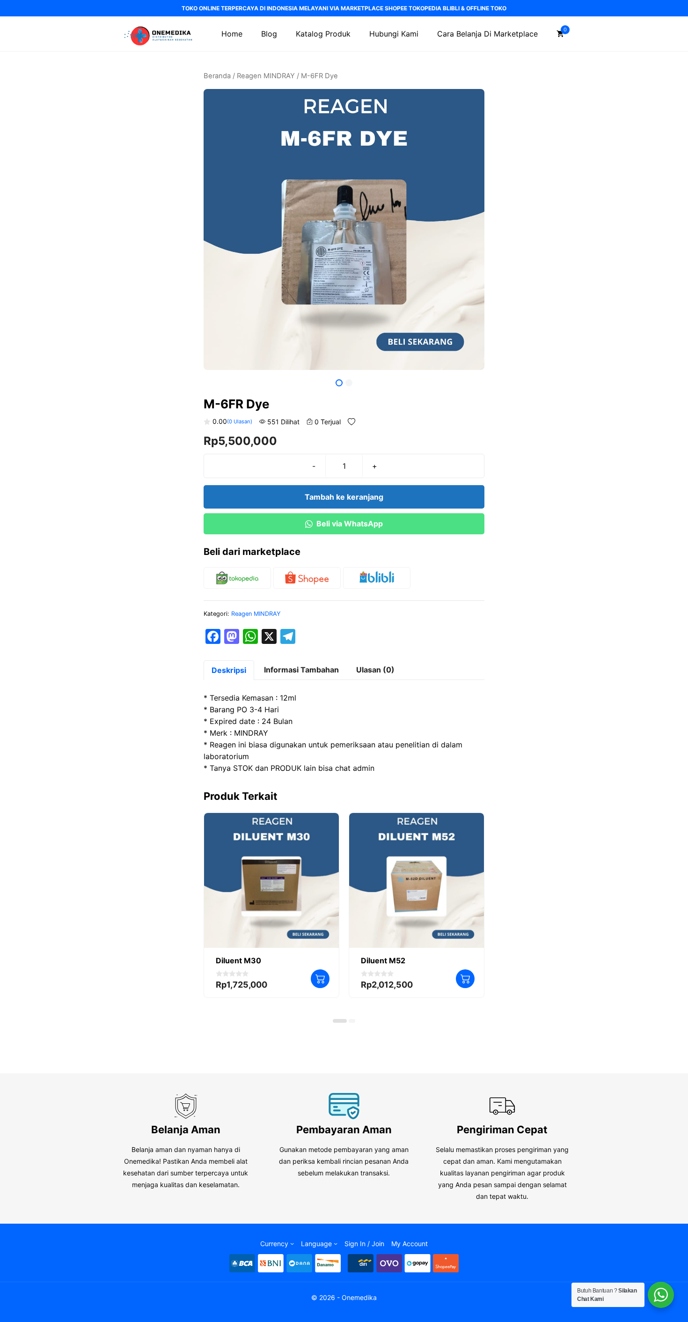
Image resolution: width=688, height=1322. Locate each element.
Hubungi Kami (393, 33)
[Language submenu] (335, 1243)
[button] (340, 1021)
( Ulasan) (239, 421)
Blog (269, 33)
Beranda (217, 76)
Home (231, 33)
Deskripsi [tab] (229, 670)
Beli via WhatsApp (349, 523)
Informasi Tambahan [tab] (301, 669)
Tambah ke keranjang (344, 497)
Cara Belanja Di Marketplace (487, 33)
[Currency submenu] (292, 1243)
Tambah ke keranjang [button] (320, 978)
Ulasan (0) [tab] (375, 669)
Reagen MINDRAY (266, 76)
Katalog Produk (323, 33)
